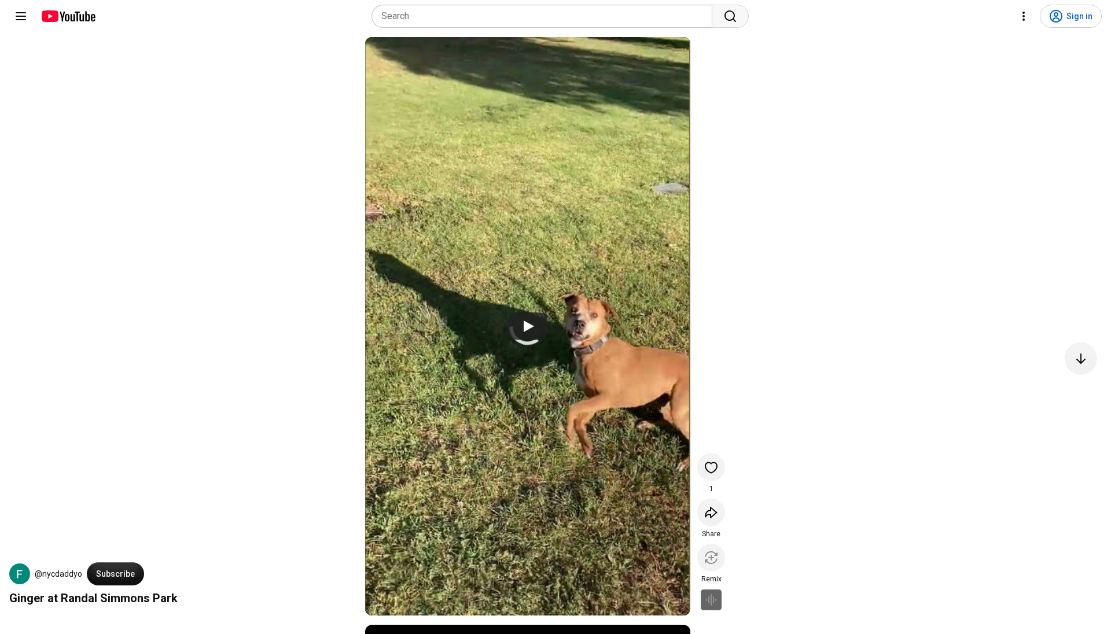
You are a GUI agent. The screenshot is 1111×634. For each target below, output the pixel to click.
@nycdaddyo (58, 573)
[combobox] (545, 16)
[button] (19, 573)
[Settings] (1024, 16)
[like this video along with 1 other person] (711, 467)
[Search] (730, 16)
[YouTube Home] (68, 16)
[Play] (527, 326)
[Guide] (21, 16)
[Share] (711, 512)
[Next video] (1081, 358)
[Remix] (711, 558)
